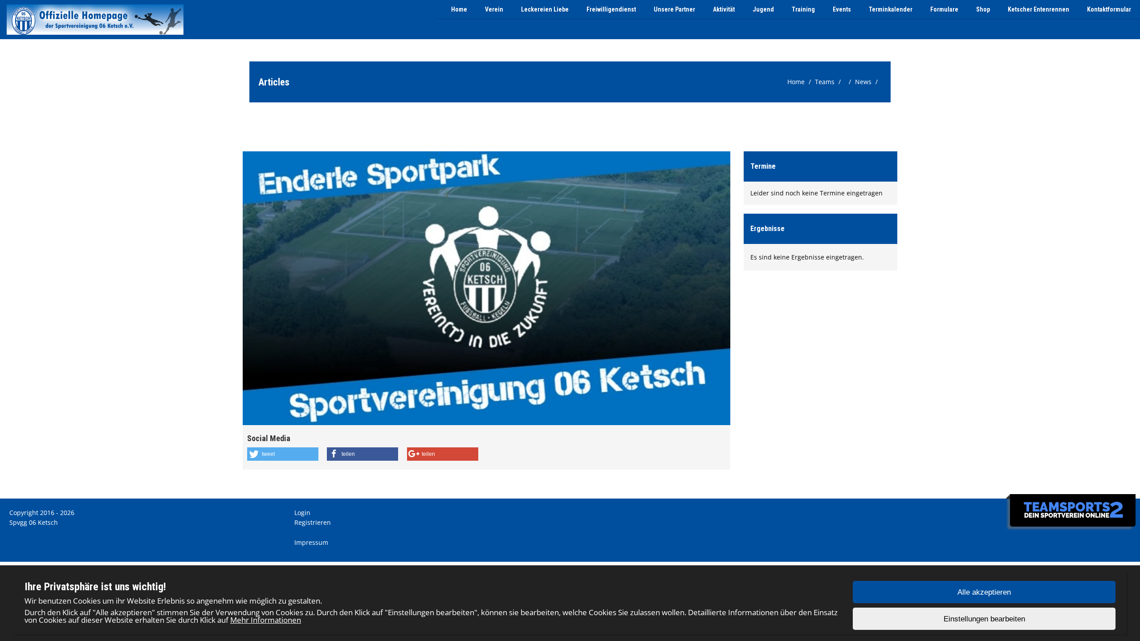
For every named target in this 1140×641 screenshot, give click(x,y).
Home (459, 9)
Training (803, 9)
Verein (494, 9)
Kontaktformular (1109, 9)
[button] (282, 454)
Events (842, 9)
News (863, 81)
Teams (825, 81)
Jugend (763, 9)
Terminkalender (890, 9)
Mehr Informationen (265, 620)
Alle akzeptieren (984, 592)
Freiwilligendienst (611, 9)
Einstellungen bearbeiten (984, 619)
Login (302, 512)
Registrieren (312, 522)
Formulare (944, 9)
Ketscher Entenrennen (1038, 9)
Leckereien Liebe (545, 9)
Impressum (311, 542)
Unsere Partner (674, 9)
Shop (983, 9)
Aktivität (724, 9)
